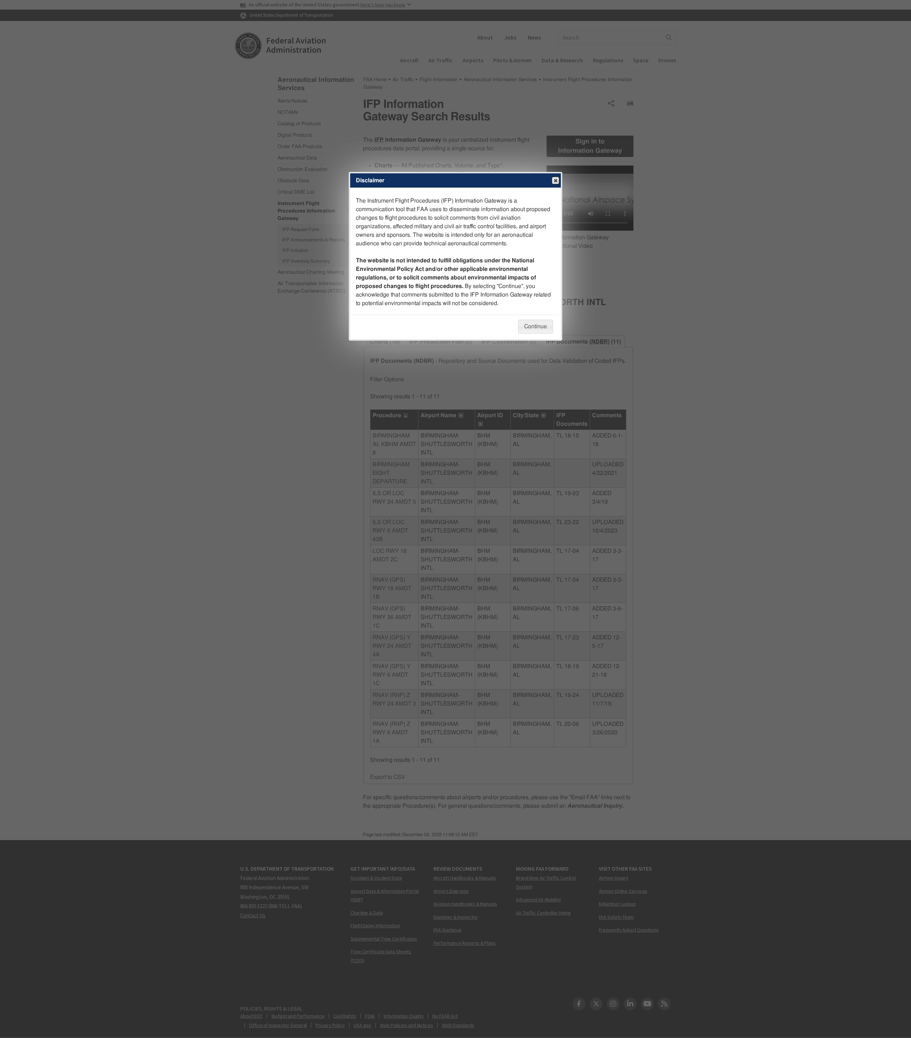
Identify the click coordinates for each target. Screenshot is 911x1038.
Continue (535, 326)
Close (555, 180)
